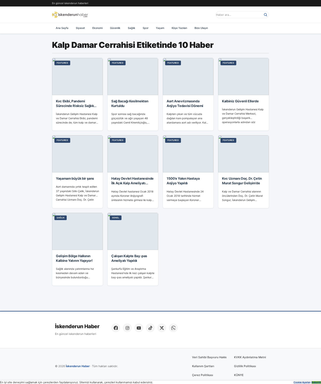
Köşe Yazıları (179, 27)
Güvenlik (115, 27)
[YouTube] (138, 327)
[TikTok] (150, 327)
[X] (161, 327)
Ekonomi (97, 27)
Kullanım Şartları (203, 366)
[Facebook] (115, 327)
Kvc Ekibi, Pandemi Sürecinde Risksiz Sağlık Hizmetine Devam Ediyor (75, 105)
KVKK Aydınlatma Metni (250, 357)
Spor (145, 27)
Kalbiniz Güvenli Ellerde (240, 101)
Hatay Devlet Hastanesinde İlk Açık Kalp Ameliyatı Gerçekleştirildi (132, 183)
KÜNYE (239, 375)
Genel (115, 217)
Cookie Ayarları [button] (302, 382)
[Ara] (265, 14)
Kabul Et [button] (316, 382)
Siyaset (80, 27)
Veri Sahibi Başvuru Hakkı (209, 357)
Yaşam (160, 27)
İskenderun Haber (77, 326)
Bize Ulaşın (201, 27)
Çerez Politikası (202, 375)
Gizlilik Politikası (245, 366)
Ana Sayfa (62, 27)
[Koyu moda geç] (209, 15)
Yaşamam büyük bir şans (75, 178)
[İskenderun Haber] (70, 14)
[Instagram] (127, 327)
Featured (62, 63)
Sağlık (131, 27)
